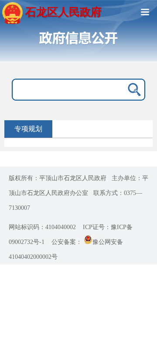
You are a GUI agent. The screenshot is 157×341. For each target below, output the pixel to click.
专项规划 (28, 128)
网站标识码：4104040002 (42, 227)
